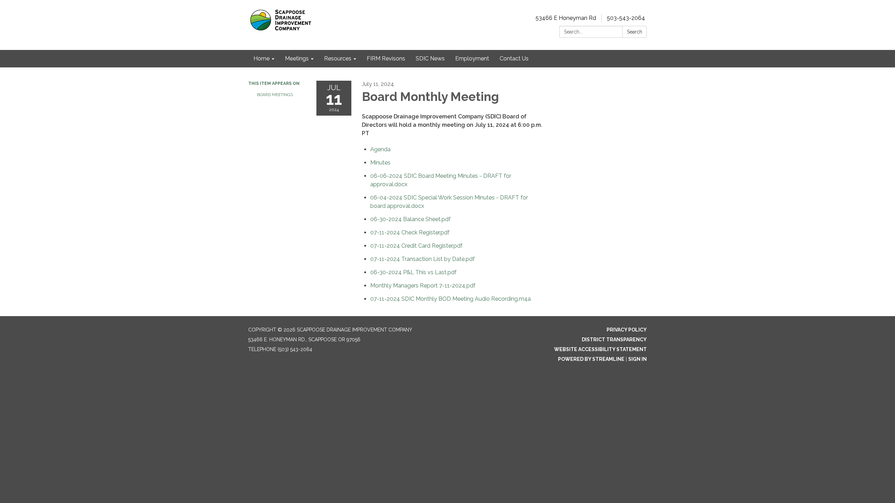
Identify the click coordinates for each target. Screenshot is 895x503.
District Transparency (614, 339)
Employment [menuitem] (472, 58)
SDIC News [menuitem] (430, 58)
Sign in (637, 359)
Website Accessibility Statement (600, 349)
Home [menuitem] (261, 58)
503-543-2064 (626, 18)
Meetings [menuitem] (297, 58)
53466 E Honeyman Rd (566, 18)
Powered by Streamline (591, 359)
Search (634, 32)
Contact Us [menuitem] (514, 58)
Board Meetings (275, 94)
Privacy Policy (627, 330)
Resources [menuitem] (337, 58)
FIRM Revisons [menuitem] (386, 58)
